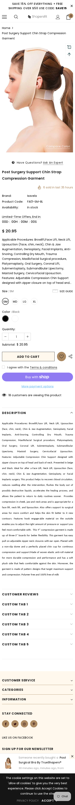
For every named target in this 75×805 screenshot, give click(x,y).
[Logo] (37, 17)
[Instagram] (24, 723)
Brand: (6, 196)
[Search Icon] (16, 17)
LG (24, 302)
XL (34, 302)
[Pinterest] (33, 723)
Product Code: (12, 202)
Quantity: (8, 329)
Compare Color (58, 146)
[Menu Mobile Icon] (4, 17)
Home (6, 28)
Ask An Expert (53, 163)
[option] (37, 99)
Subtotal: (8, 345)
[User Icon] (58, 17)
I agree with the (18, 367)
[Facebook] (5, 723)
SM (5, 302)
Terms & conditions (43, 367)
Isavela (32, 196)
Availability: (10, 207)
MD (15, 302)
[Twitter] (15, 723)
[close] (72, 6)
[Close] (72, 756)
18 (9, 395)
